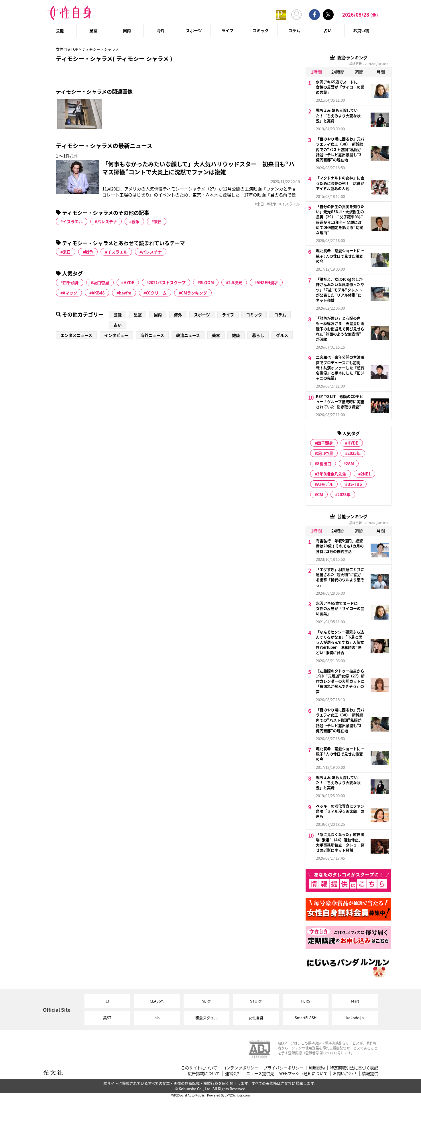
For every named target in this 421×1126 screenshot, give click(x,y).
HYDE (128, 282)
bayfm (125, 293)
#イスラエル (289, 204)
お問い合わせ (345, 1073)
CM (320, 494)
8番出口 (324, 463)
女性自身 (256, 1017)
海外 (160, 30)
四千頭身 (71, 282)
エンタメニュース (76, 335)
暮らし (258, 335)
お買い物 (361, 30)
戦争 (135, 221)
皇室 (93, 30)
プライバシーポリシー (283, 1067)
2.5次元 (235, 282)
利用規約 (317, 1067)
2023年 (344, 494)
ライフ (227, 30)
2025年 (354, 453)
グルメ (282, 335)
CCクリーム (156, 293)
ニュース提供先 (260, 1073)
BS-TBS (354, 484)
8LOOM (207, 282)
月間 (380, 72)
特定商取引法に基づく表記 (354, 1067)
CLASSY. (157, 1001)
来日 (158, 221)
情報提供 (370, 1073)
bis (157, 1017)
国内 (127, 30)
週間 (359, 72)
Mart (355, 1001)
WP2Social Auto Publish (188, 1095)
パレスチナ (107, 221)
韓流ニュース (188, 335)
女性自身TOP (67, 49)
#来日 (259, 204)
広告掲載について (204, 1073)
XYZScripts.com (238, 1095)
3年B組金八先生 (331, 474)
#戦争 (271, 204)
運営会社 (233, 1073)
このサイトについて (199, 1067)
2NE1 (366, 474)
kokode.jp (355, 1017)
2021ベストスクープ (167, 282)
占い (328, 30)
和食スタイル (206, 1017)
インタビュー (116, 335)
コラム (294, 30)
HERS (305, 1001)
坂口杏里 (101, 282)
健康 (236, 335)
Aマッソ (70, 293)
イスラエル (73, 221)
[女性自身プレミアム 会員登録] (281, 14)
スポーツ (194, 30)
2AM (350, 463)
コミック (261, 30)
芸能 (60, 30)
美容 (216, 335)
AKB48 (98, 293)
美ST (107, 1017)
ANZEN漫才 (267, 282)
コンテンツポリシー (240, 1067)
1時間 (316, 72)
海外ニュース (152, 335)
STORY (256, 1001)
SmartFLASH (305, 1017)
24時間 (338, 72)
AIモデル (325, 484)
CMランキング (194, 293)
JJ (107, 1001)
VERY (206, 1001)
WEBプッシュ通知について (303, 1073)
